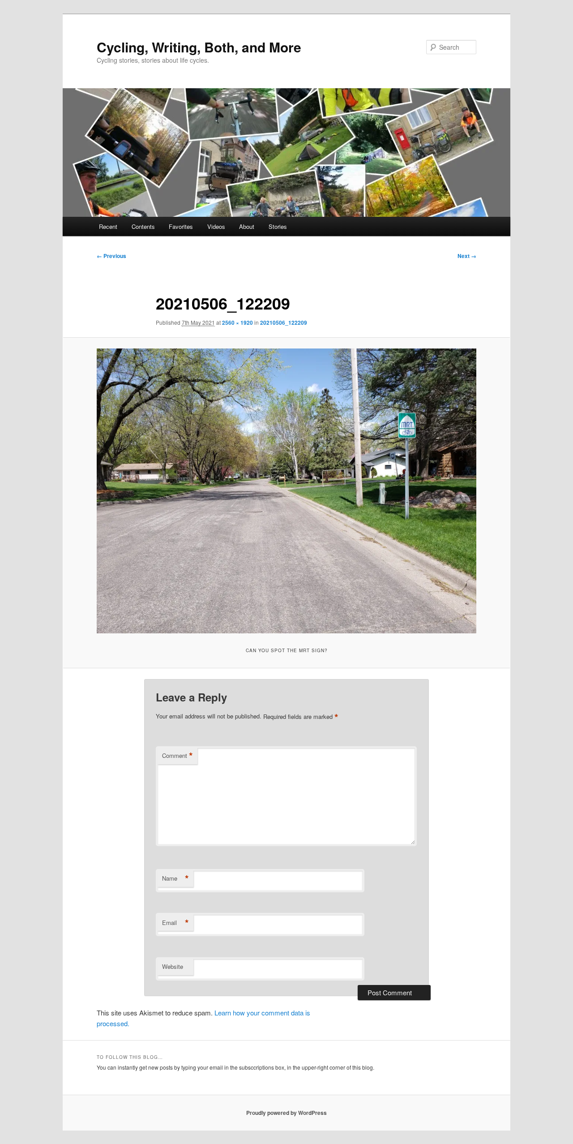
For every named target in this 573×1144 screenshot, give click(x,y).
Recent (108, 226)
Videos (216, 226)
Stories (278, 226)
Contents (143, 226)
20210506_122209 (283, 322)
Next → (467, 256)
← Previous (111, 256)
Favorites (181, 226)
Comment (177, 755)
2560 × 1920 (237, 322)
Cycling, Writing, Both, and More (199, 46)
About (246, 226)
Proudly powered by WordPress (286, 1113)
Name (175, 878)
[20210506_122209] (286, 490)
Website (172, 966)
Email (175, 923)
